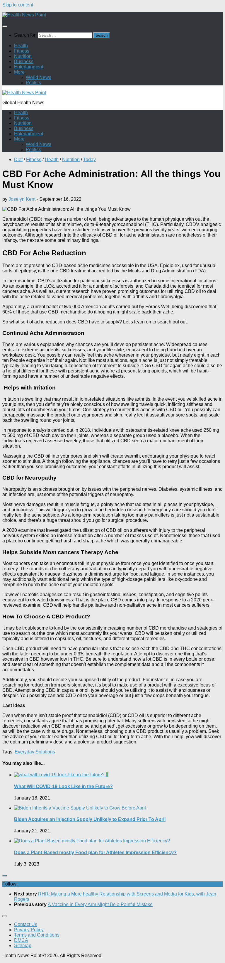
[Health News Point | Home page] (24, 14)
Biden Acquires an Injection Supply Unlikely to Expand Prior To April (90, 819)
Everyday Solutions (35, 751)
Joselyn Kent (21, 199)
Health (21, 45)
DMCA (21, 940)
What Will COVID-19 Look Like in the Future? (63, 786)
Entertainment (28, 66)
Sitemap (22, 945)
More (19, 72)
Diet (18, 159)
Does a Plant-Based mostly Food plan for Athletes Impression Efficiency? (95, 852)
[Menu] (4, 26)
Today (89, 159)
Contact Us (25, 924)
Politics (33, 82)
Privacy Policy (29, 929)
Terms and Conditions (36, 934)
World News (38, 77)
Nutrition (23, 56)
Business (23, 61)
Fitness (21, 50)
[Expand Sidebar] (4, 875)
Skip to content (17, 4)
